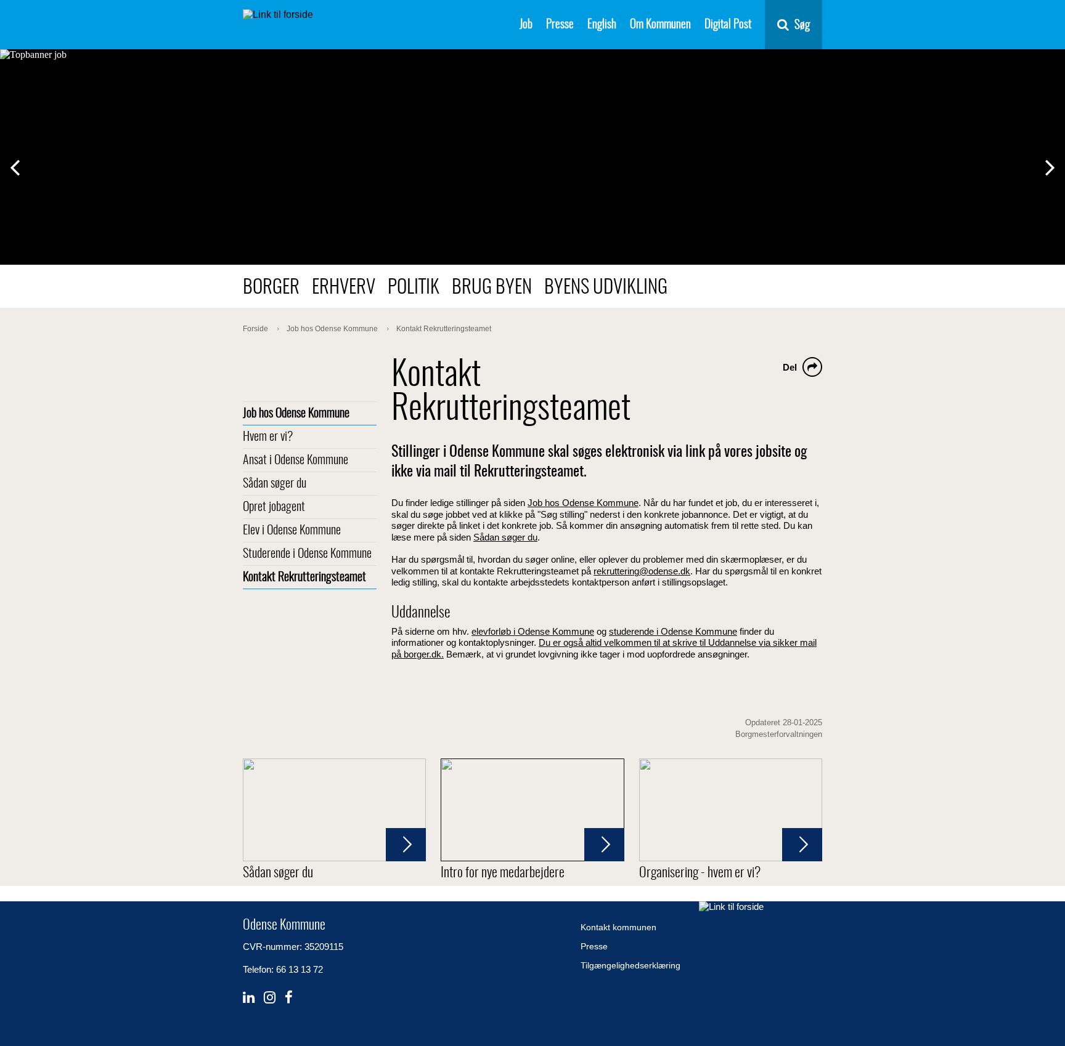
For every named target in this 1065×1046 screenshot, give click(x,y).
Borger (271, 287)
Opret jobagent (274, 507)
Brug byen (492, 287)
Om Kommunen (660, 25)
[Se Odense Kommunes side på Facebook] (289, 997)
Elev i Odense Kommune (292, 531)
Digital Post (727, 25)
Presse (560, 25)
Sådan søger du (274, 484)
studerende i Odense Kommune (673, 631)
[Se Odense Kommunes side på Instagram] (269, 997)
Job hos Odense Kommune (296, 414)
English (601, 25)
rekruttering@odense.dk (642, 571)
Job (526, 25)
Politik (413, 287)
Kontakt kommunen (618, 927)
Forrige (23, 168)
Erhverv (343, 287)
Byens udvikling (605, 287)
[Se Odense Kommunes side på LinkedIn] (249, 997)
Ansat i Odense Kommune (295, 460)
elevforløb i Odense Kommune (532, 631)
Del (790, 367)
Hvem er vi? (268, 437)
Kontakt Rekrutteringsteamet (304, 577)
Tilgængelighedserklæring (630, 965)
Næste (1057, 168)
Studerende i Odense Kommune (307, 554)
